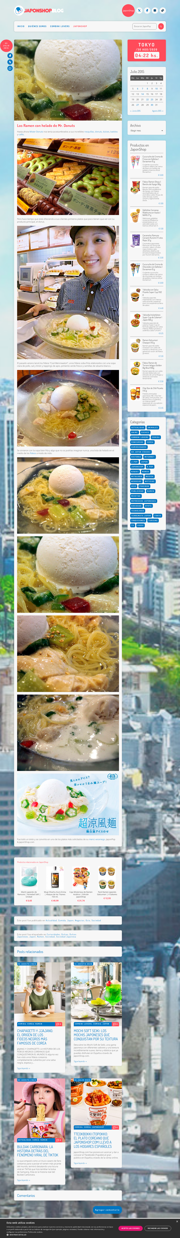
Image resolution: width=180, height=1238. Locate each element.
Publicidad (137, 491)
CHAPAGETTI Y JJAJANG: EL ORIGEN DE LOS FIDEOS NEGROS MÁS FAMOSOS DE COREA (35, 1036)
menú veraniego (97, 839)
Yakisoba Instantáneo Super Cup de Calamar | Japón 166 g (152, 317)
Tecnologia (137, 511)
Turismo (153, 520)
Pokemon (144, 486)
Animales (153, 427)
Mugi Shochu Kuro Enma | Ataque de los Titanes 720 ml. (55, 894)
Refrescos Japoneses (143, 501)
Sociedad (96, 920)
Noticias (150, 481)
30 (152, 104)
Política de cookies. (35, 1232)
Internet (149, 457)
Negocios (79, 920)
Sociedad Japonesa (66, 936)
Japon (70, 920)
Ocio (88, 920)
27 (137, 104)
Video (140, 525)
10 (156, 88)
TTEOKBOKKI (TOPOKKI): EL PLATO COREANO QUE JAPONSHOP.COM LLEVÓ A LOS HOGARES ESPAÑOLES (93, 1140)
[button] (60, 1234)
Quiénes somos (37, 26)
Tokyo (157, 516)
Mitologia (136, 476)
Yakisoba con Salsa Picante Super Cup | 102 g (152, 292)
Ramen (40, 936)
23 (152, 99)
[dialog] (90, 1228)
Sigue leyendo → (23, 1068)
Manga (145, 471)
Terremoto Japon (141, 516)
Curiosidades (53, 934)
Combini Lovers (60, 26)
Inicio (21, 26)
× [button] (177, 1222)
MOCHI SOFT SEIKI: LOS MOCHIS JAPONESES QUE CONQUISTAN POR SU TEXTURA (96, 1034)
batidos (114, 131)
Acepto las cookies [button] (130, 1228)
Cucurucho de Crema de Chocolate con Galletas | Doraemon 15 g (153, 267)
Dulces (64, 934)
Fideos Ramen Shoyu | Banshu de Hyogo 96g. (152, 183)
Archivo (135, 125)
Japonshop (80, 26)
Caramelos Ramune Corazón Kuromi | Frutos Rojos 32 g (153, 238)
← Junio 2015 (135, 110)
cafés (21, 134)
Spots (148, 506)
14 (142, 94)
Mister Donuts (36, 131)
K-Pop (150, 467)
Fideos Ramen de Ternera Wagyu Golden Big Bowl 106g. (152, 365)
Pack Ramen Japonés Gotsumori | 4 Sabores (107, 893)
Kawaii (135, 471)
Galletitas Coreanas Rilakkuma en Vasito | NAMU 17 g (151, 212)
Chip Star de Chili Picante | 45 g (153, 389)
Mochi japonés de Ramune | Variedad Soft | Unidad (29, 894)
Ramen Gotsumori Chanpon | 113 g (150, 341)
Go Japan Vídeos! (141, 452)
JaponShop (128, 10)
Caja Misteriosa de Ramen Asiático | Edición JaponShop (81, 894)
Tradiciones (138, 520)
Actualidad (51, 920)
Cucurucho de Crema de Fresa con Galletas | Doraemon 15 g (153, 159)
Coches (145, 432)
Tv (132, 525)
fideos (33, 453)
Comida (62, 920)
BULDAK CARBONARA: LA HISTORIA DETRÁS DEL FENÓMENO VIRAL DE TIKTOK (37, 1150)
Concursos (137, 442)
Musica (150, 476)
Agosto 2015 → (157, 110)
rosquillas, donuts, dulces (96, 131)
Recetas (136, 496)
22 (147, 99)
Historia (136, 457)
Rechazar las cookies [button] (158, 1228)
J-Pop (134, 462)
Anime (134, 432)
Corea (30, 1024)
